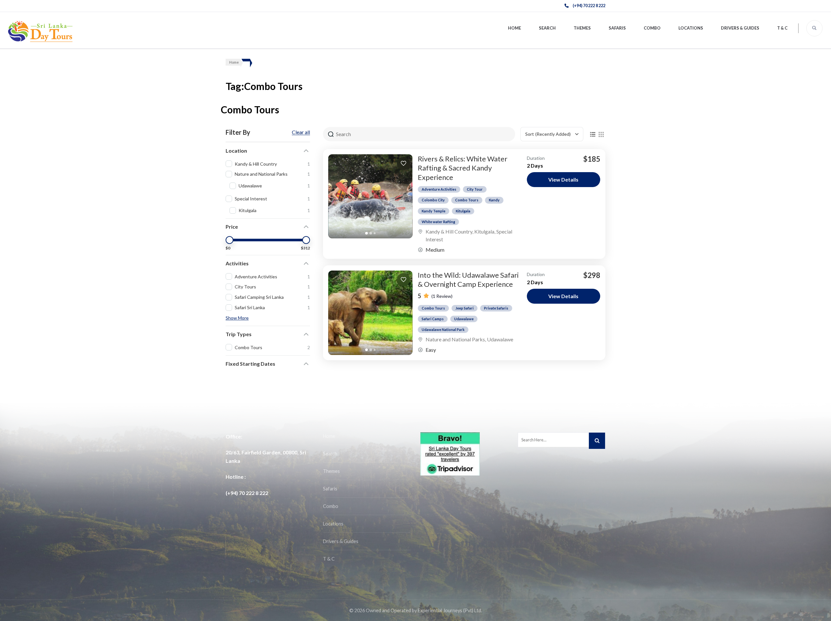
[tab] (366, 233)
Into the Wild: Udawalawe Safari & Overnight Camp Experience (468, 280)
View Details (563, 179)
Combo (652, 28)
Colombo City (433, 200)
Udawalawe (464, 319)
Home (514, 28)
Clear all (301, 132)
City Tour (475, 189)
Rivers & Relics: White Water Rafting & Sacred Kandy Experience (462, 168)
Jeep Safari (464, 308)
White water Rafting (438, 222)
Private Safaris (496, 308)
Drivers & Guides (740, 28)
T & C (782, 28)
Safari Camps (433, 319)
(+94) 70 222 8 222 (589, 5)
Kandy (494, 200)
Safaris (617, 28)
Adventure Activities (439, 189)
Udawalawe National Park (443, 329)
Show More (237, 318)
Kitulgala (463, 211)
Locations (690, 28)
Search (547, 28)
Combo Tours (466, 200)
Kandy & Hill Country (449, 231)
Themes (582, 28)
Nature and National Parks (455, 339)
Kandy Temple (433, 211)
